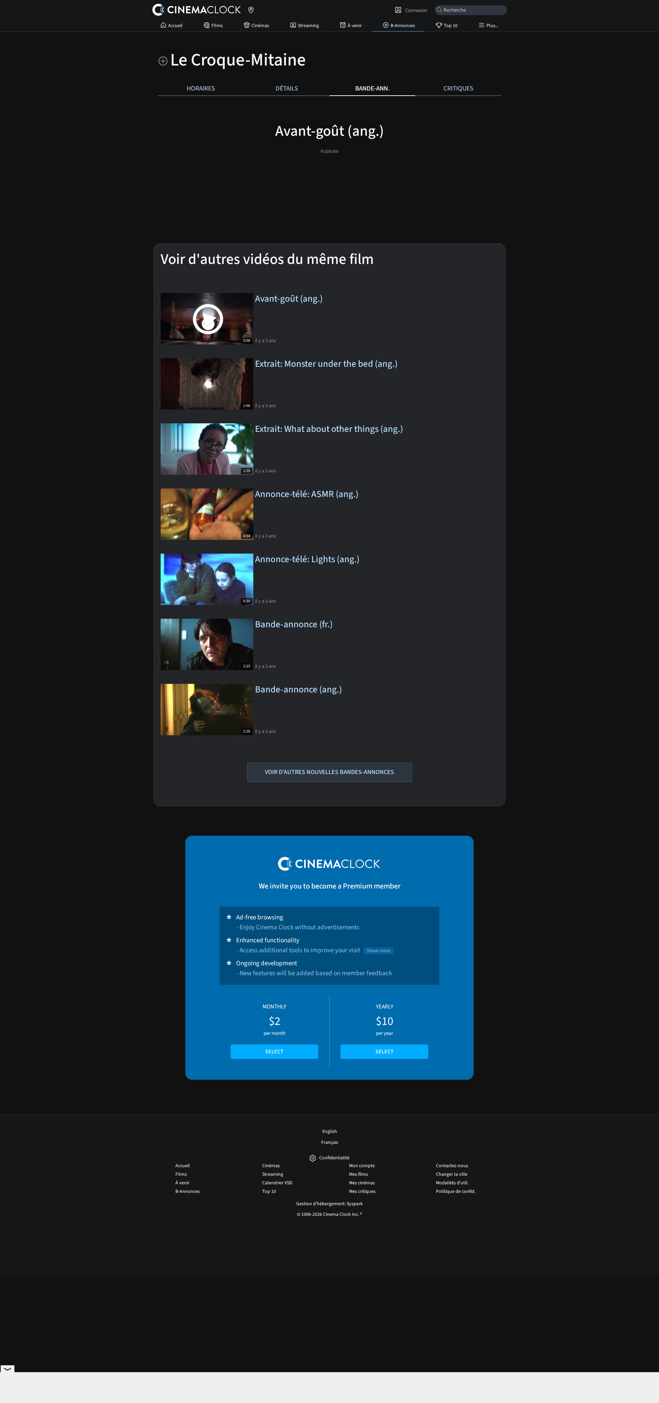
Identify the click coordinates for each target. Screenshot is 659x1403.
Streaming (308, 25)
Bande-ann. (372, 88)
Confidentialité (334, 1158)
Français (329, 1142)
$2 (274, 1029)
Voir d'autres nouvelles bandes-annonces (329, 772)
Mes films (358, 1174)
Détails (287, 88)
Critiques (458, 88)
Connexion (415, 10)
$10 (384, 1029)
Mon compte (362, 1165)
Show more (379, 950)
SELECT (274, 1051)
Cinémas (260, 25)
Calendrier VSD (277, 1183)
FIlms (217, 25)
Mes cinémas (362, 1183)
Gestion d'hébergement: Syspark (329, 1204)
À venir (355, 25)
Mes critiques (362, 1191)
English (329, 1131)
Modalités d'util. (452, 1183)
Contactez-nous (452, 1165)
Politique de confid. (455, 1191)
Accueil (175, 25)
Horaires (201, 88)
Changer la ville (451, 1174)
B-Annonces (403, 25)
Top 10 (451, 25)
